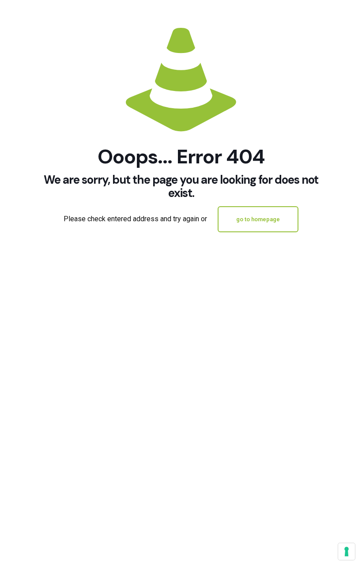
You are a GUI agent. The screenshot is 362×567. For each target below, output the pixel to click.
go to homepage (258, 219)
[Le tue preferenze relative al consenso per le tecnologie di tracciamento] (346, 551)
